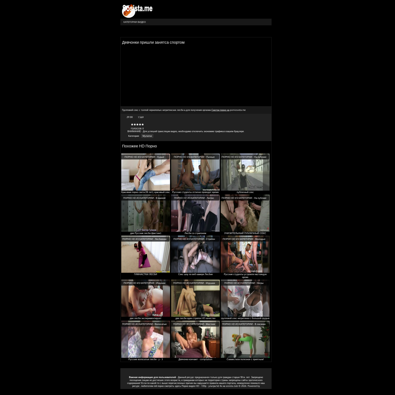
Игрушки (160, 283)
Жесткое (210, 324)
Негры (260, 283)
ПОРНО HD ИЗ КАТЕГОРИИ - (141, 156)
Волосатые (161, 324)
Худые (160, 156)
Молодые (260, 239)
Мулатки (147, 135)
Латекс (210, 197)
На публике (260, 156)
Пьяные (210, 156)
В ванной (160, 197)
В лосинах (260, 324)
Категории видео (134, 22)
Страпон (210, 239)
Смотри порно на (220, 110)
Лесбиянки (160, 239)
